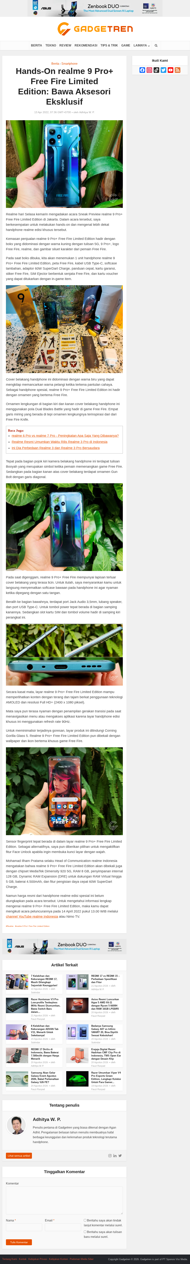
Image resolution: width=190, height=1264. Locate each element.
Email (49, 1220)
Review (65, 45)
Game (125, 45)
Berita (36, 45)
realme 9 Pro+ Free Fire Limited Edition (33, 926)
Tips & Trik (109, 45)
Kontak (23, 1259)
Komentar (12, 1183)
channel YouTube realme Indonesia (32, 916)
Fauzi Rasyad (38, 1019)
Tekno (50, 45)
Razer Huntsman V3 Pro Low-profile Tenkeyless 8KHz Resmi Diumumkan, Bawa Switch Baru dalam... (45, 1005)
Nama (11, 1220)
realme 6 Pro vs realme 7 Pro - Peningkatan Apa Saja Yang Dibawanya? (65, 436)
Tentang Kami (9, 1259)
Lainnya (140, 45)
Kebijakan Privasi (37, 1259)
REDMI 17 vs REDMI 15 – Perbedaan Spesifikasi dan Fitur (105, 979)
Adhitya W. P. (86, 112)
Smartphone (69, 63)
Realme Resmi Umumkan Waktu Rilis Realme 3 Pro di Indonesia (59, 442)
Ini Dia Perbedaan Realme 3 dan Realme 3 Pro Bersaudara (56, 448)
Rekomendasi (86, 45)
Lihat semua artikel (19, 1155)
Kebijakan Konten (58, 1259)
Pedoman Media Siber (82, 1259)
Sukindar (35, 992)
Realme (10, 926)
